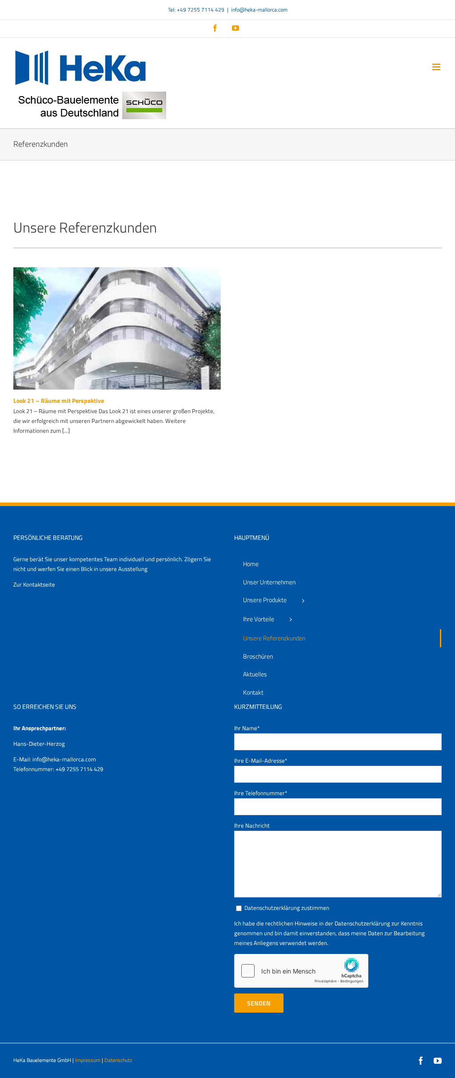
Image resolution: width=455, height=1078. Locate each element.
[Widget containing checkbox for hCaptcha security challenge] (301, 971)
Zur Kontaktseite (34, 584)
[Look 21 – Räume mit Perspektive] (117, 328)
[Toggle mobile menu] (437, 67)
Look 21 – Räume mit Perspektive (58, 400)
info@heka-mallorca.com (259, 9)
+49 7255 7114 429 (79, 768)
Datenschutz (118, 1060)
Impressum (87, 1060)
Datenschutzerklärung (362, 923)
